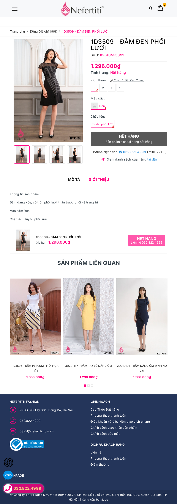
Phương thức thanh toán (108, 415)
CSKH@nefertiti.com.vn (36, 431)
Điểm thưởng (100, 464)
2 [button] (88, 385)
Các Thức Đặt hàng (105, 409)
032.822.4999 (134, 152)
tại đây (152, 159)
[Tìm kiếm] (151, 9)
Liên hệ (96, 452)
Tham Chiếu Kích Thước (128, 80)
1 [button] (85, 385)
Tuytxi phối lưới (102, 124)
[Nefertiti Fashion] (82, 8)
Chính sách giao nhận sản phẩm (114, 427)
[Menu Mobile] (15, 8)
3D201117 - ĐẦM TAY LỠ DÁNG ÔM (88, 365)
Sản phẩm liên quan (88, 263)
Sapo (104, 499)
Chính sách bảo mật (105, 433)
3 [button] (92, 385)
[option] (48, 90)
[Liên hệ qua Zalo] (8, 475)
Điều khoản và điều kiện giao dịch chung (120, 421)
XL (120, 88)
